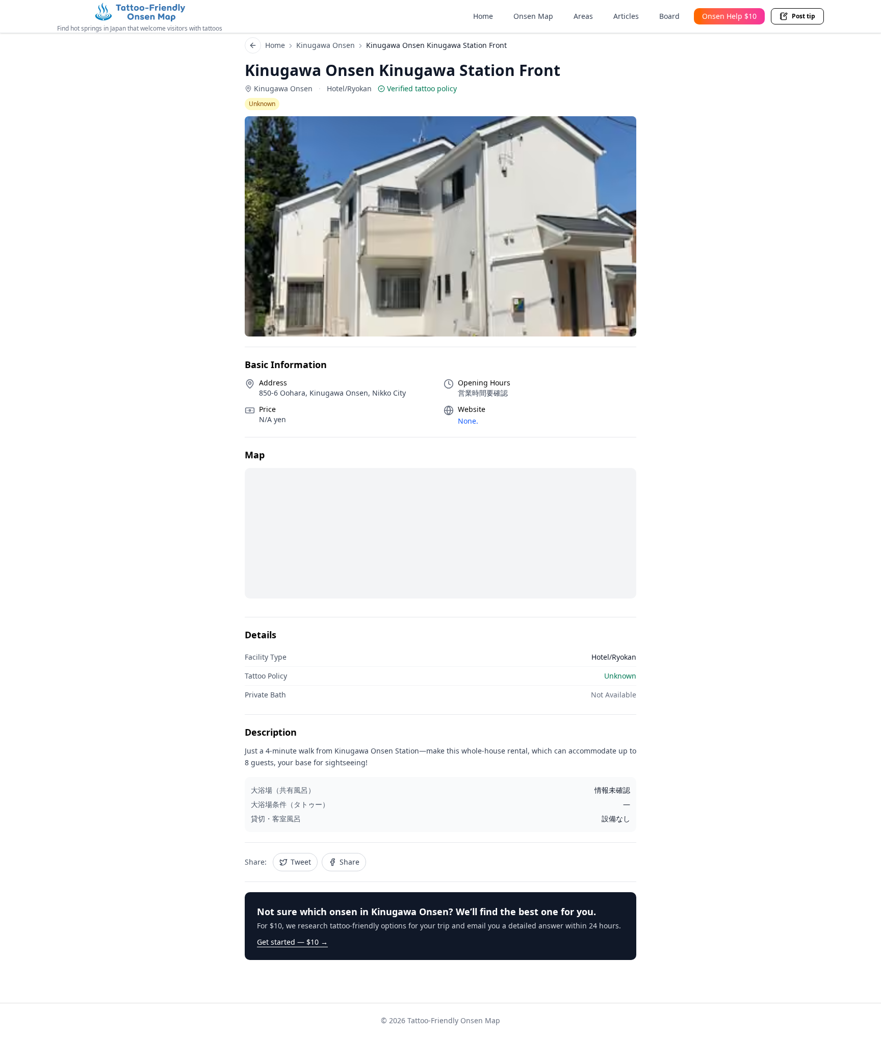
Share (349, 862)
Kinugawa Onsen (325, 45)
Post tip (803, 16)
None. (468, 421)
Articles (626, 16)
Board (669, 16)
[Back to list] (253, 45)
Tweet (301, 862)
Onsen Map (533, 16)
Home (483, 16)
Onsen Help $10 (729, 16)
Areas (583, 16)
